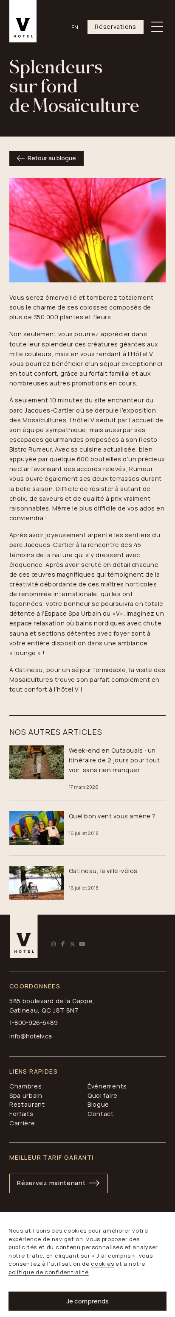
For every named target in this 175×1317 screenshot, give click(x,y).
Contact (101, 1114)
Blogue (98, 1104)
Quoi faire (103, 1095)
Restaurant (27, 1104)
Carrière (22, 1123)
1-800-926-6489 (33, 1022)
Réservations (115, 26)
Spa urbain (25, 1095)
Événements (107, 1086)
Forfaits (21, 1114)
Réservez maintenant (51, 1183)
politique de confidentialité (48, 1272)
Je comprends (87, 1301)
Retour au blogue (52, 158)
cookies (102, 1263)
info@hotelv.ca (30, 1036)
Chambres (25, 1086)
